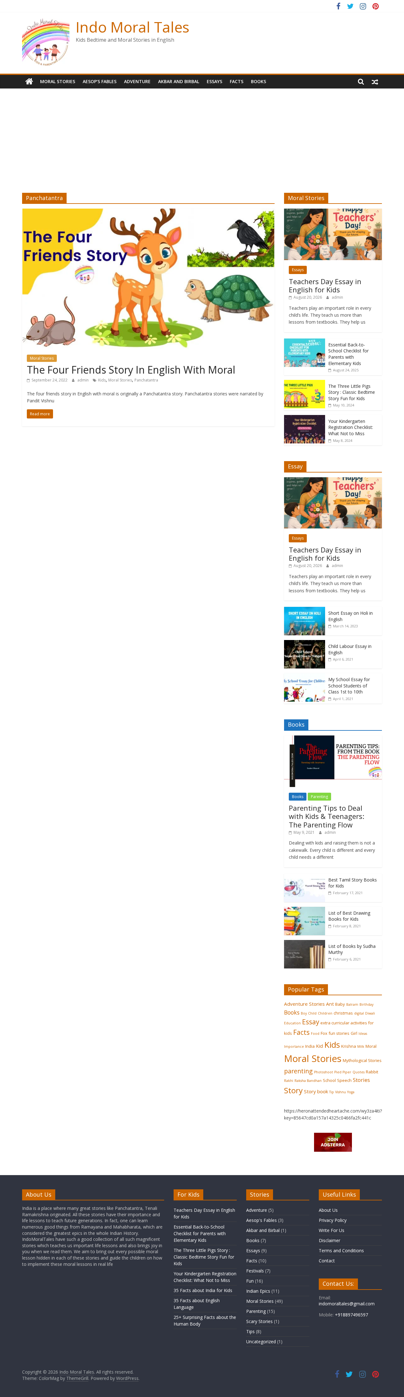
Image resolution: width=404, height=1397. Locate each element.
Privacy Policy (333, 1220)
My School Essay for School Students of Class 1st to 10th (349, 685)
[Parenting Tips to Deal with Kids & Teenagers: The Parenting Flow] (333, 739)
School (329, 1080)
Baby (340, 1004)
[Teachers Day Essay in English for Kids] (333, 212)
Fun (250, 1281)
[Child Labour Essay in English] (304, 643)
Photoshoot (323, 1072)
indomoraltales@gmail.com (347, 1304)
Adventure (137, 81)
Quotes (359, 1072)
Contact (327, 1261)
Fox (324, 1033)
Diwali (370, 1013)
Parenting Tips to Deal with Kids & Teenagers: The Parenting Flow (326, 816)
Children (325, 1013)
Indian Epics (258, 1291)
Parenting (319, 796)
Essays (214, 81)
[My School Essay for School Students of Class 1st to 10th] (304, 677)
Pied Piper (342, 1072)
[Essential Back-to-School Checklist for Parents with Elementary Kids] (304, 342)
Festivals (255, 1271)
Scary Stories (259, 1321)
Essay (310, 1021)
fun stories (339, 1033)
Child (312, 1013)
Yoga (350, 1092)
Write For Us (331, 1230)
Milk (360, 1046)
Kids (102, 380)
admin (83, 380)
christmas (343, 1013)
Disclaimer (329, 1240)
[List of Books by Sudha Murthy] (304, 943)
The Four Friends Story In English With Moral (131, 369)
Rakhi (288, 1080)
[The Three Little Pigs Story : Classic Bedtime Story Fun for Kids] (304, 383)
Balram (352, 1004)
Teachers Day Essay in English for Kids (325, 285)
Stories (361, 1079)
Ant (330, 1004)
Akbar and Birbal (178, 81)
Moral (371, 1046)
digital (359, 1013)
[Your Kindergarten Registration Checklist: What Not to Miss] (304, 418)
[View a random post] (375, 81)
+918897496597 (351, 1315)
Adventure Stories (304, 1004)
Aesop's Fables (261, 1220)
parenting (298, 1071)
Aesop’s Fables (99, 81)
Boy (304, 1013)
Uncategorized (261, 1342)
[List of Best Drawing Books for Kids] (304, 910)
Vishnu (340, 1092)
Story (293, 1090)
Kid (319, 1046)
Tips (250, 1331)
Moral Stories (57, 81)
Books (258, 81)
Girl (354, 1033)
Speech (344, 1080)
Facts (236, 81)
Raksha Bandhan (308, 1080)
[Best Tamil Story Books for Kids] (304, 877)
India (310, 1046)
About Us (328, 1210)
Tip (331, 1092)
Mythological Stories (362, 1060)
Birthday (366, 1004)
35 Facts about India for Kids (203, 1290)
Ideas (363, 1033)
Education (292, 1023)
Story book (316, 1091)
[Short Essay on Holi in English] (304, 610)
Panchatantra (146, 380)
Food (315, 1033)
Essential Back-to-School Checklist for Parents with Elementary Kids (348, 354)
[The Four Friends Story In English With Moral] (148, 212)
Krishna (348, 1046)
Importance (294, 1046)
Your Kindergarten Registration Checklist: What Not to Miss (350, 427)
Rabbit (372, 1072)
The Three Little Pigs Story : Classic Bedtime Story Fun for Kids (351, 392)
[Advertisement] (202, 145)
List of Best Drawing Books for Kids (349, 916)
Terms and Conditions (341, 1251)
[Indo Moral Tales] (29, 81)
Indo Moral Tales (132, 27)
